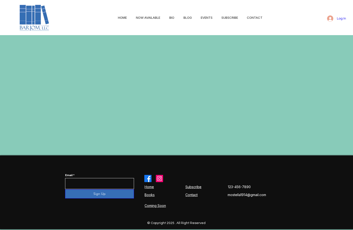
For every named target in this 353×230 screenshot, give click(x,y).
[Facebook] (148, 178)
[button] (206, 17)
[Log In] (328, 18)
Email (69, 175)
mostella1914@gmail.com (247, 195)
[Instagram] (159, 178)
